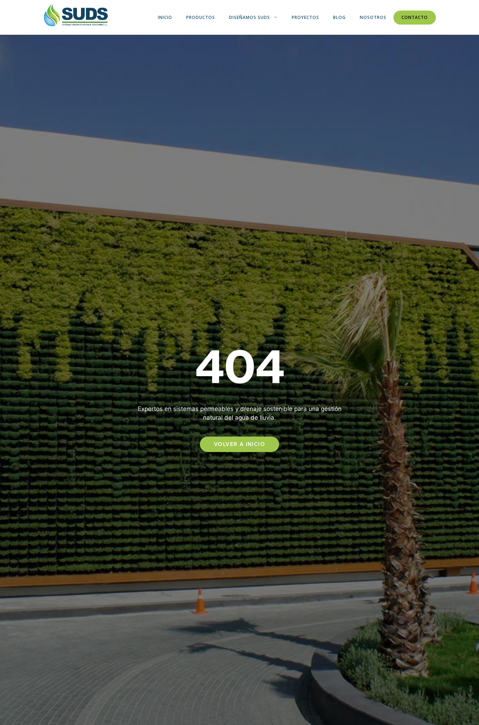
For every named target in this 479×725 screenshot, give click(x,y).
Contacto (415, 17)
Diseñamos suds (249, 17)
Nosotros (373, 17)
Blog (339, 17)
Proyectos (305, 17)
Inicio (165, 17)
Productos (200, 17)
